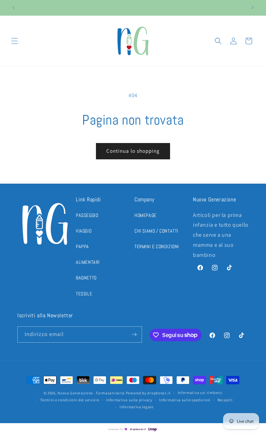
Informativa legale (136, 406)
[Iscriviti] (134, 334)
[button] (14, 41)
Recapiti (225, 399)
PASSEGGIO (87, 215)
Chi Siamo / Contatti (156, 231)
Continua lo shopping (133, 151)
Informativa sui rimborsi (200, 392)
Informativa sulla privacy (129, 399)
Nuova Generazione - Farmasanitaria (91, 393)
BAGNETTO (86, 278)
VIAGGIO (83, 231)
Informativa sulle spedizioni (185, 399)
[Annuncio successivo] (252, 7)
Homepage (145, 215)
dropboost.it (138, 429)
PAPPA (82, 246)
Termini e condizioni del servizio (69, 399)
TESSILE (84, 294)
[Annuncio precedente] (13, 7)
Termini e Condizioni (156, 246)
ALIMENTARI (88, 262)
